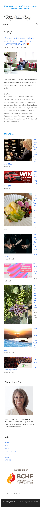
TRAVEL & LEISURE (11, 451)
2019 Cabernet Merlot (21, 97)
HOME (7, 442)
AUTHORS (8, 460)
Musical (26, 110)
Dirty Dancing (28, 105)
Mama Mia (21, 108)
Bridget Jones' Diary (26, 102)
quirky (23, 113)
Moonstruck (8, 110)
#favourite (9, 97)
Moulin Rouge (18, 110)
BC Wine (15, 102)
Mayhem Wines (31, 108)
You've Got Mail (31, 119)
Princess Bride (15, 113)
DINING (7, 448)
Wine (8, 94)
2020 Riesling (26, 99)
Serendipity (29, 116)
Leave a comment (12, 122)
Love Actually (12, 108)
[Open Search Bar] (37, 24)
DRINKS (7, 457)
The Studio (34, 502)
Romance (21, 116)
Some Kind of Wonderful (12, 119)
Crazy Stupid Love (15, 105)
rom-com (14, 116)
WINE (6, 445)
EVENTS (7, 454)
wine (23, 119)
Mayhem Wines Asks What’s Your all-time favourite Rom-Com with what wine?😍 (19, 41)
